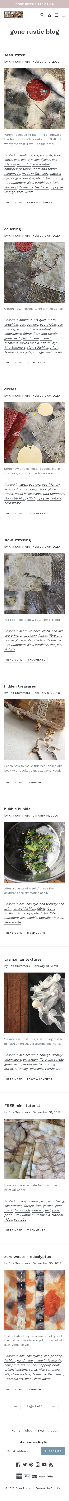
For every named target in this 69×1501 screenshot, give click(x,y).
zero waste (25, 192)
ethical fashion (24, 908)
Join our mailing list (34, 1442)
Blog (40, 1430)
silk (6, 1374)
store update (20, 1374)
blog (22, 1201)
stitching (10, 187)
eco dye (26, 160)
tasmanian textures (23, 959)
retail (33, 1369)
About (53, 1430)
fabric (27, 169)
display (57, 1055)
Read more (14, 202)
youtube (20, 1219)
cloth (8, 160)
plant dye (43, 178)
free (38, 1206)
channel (33, 1201)
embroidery (12, 169)
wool (28, 1379)
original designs (22, 178)
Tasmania (26, 187)
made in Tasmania (35, 173)
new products (14, 1365)
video (8, 1219)
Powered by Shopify (47, 1488)
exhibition (30, 1059)
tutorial (57, 1215)
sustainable (28, 918)
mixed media (29, 343)
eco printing (41, 164)
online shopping (38, 1365)
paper (56, 1210)
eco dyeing (42, 160)
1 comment (35, 782)
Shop (29, 1430)
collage (44, 1055)
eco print (24, 164)
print (8, 1215)
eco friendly (50, 484)
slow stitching (37, 183)
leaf (47, 1210)
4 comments (36, 659)
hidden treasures (20, 686)
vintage (9, 192)
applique (25, 155)
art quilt (46, 155)
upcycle (57, 187)
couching (12, 229)
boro (57, 155)
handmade (12, 173)
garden (48, 1206)
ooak (55, 1365)
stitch (54, 183)
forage (29, 1206)
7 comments (36, 513)
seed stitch (14, 55)
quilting (57, 178)
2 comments (36, 362)
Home (16, 1430)
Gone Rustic (23, 1488)
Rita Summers (14, 183)
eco (16, 160)
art (36, 155)
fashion (9, 1360)
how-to (37, 1210)
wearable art (13, 1379)
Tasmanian (55, 1374)
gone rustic (12, 338)
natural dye (48, 343)
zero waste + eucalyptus (27, 1256)
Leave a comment (40, 202)
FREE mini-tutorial (22, 1105)
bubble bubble (17, 809)
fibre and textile (45, 169)
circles (10, 389)
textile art (41, 187)
